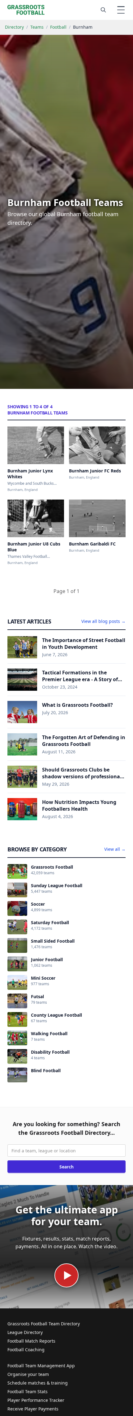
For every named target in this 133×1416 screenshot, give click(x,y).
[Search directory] (103, 9)
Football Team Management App (41, 1366)
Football (58, 27)
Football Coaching (26, 1349)
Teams (37, 27)
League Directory (25, 1332)
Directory (14, 27)
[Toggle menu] (121, 9)
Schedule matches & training (37, 1383)
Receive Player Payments (32, 1409)
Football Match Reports (31, 1341)
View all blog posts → (103, 621)
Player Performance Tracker (35, 1400)
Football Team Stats (27, 1391)
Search (66, 1167)
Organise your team (28, 1374)
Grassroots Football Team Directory (43, 1324)
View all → (115, 849)
